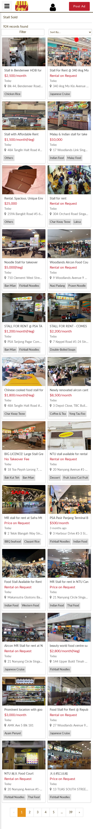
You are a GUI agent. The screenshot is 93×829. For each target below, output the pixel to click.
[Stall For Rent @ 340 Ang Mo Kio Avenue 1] (69, 52)
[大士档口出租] (69, 755)
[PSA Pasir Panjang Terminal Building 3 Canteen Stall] (69, 499)
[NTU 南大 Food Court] (23, 755)
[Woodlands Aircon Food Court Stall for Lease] (69, 243)
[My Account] (55, 7)
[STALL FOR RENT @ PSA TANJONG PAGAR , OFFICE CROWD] (23, 307)
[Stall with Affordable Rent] (23, 115)
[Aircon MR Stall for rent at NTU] (23, 627)
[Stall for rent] (69, 179)
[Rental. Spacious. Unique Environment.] (23, 179)
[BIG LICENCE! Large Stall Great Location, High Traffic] (23, 435)
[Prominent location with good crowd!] (23, 691)
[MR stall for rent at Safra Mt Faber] (23, 499)
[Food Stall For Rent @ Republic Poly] (69, 691)
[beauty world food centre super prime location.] (69, 627)
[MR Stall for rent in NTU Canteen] (69, 563)
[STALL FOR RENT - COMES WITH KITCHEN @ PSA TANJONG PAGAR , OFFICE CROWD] (69, 307)
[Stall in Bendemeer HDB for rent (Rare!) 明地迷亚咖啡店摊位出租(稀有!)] (23, 52)
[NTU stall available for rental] (69, 435)
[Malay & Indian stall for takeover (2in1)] (69, 115)
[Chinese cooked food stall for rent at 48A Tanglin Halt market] (23, 371)
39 (70, 812)
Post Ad (79, 6)
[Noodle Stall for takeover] (23, 243)
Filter (22, 32)
